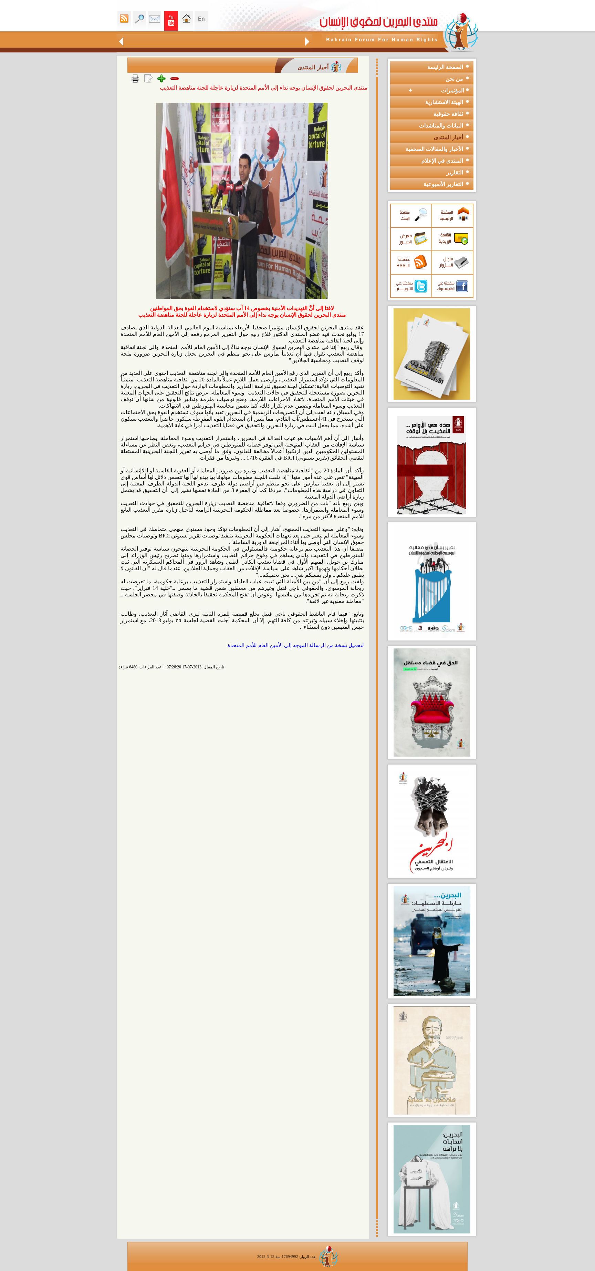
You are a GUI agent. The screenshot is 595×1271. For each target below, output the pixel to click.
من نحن (454, 79)
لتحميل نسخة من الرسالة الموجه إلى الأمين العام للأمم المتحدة (296, 645)
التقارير (455, 172)
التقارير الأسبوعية (443, 184)
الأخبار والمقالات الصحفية (434, 149)
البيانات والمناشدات (441, 126)
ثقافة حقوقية (448, 114)
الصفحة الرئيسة (445, 67)
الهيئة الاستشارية (444, 102)
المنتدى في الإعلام (442, 161)
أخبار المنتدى (448, 137)
